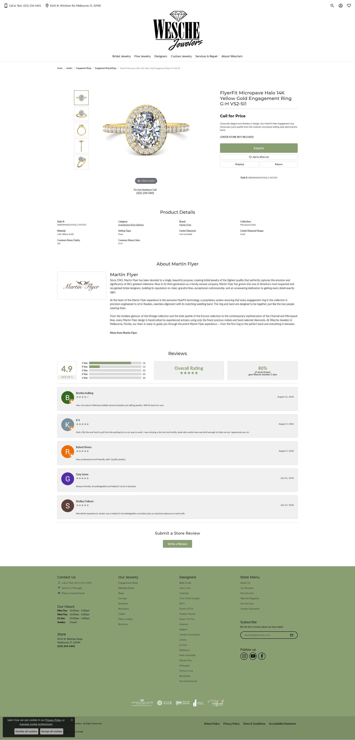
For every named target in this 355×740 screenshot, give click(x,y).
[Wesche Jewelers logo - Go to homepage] (177, 27)
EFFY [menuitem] (182, 603)
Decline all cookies (26, 731)
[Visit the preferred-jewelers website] (216, 702)
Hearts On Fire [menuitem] (187, 618)
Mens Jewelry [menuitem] (125, 618)
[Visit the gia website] (164, 702)
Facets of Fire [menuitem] (186, 608)
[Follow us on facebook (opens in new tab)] (262, 656)
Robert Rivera (84, 447)
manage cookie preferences (36, 724)
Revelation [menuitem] (184, 675)
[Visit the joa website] (198, 702)
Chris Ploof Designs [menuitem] (189, 598)
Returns (279, 164)
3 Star (85, 370)
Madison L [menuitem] (184, 650)
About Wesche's (232, 56)
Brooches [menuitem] (123, 624)
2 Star (85, 374)
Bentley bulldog (84, 393)
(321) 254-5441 (145, 193)
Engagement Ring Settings (105, 68)
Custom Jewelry (181, 56)
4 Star (85, 366)
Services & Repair (206, 56)
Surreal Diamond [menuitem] (188, 681)
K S (78, 420)
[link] (73, 5)
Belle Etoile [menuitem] (185, 582)
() (144, 363)
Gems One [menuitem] (185, 587)
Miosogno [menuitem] (184, 665)
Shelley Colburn (85, 501)
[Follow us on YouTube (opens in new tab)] (253, 656)
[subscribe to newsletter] (291, 635)
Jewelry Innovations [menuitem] (189, 634)
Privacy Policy (231, 723)
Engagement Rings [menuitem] (128, 582)
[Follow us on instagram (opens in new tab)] (244, 656)
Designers (160, 56)
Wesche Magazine (249, 598)
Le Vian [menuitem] (183, 644)
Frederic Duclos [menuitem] (187, 613)
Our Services (247, 603)
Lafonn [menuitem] (183, 639)
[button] (22, 5)
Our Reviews (247, 587)
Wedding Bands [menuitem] (126, 587)
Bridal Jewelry (121, 56)
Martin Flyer (185, 224)
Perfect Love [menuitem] (186, 670)
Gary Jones (82, 474)
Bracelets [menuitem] (123, 603)
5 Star (85, 363)
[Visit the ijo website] (183, 702)
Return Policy (212, 723)
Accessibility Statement (282, 723)
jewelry (69, 68)
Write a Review (177, 544)
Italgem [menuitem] (183, 629)
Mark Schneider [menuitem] (187, 655)
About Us (245, 582)
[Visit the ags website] (142, 702)
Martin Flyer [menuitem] (185, 660)
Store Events (247, 593)
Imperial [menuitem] (183, 624)
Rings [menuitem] (121, 593)
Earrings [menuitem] (122, 598)
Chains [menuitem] (121, 613)
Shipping (239, 164)
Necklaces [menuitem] (123, 608)
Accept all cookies (51, 731)
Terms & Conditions (254, 723)
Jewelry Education (250, 608)
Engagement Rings (83, 68)
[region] (146, 129)
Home (59, 68)
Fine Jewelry (142, 56)
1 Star (85, 377)
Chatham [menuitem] (184, 593)
